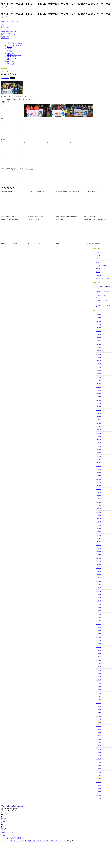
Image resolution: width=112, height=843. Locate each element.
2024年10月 (98, 387)
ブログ (8, 59)
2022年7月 (98, 475)
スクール (98, 258)
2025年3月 (98, 370)
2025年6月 (98, 360)
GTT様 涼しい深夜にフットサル (7, 216)
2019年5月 (98, 601)
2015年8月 (98, 749)
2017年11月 (98, 660)
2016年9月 (98, 706)
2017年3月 (98, 686)
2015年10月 (98, 742)
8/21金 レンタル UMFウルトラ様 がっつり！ (103, 296)
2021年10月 (98, 505)
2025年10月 (98, 347)
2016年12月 (98, 696)
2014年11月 (98, 778)
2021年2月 (98, 531)
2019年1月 (98, 614)
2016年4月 (98, 722)
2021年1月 (98, 535)
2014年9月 (98, 785)
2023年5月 (98, 443)
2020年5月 (98, 561)
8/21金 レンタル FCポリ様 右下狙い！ (103, 306)
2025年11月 (98, 344)
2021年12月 (98, 499)
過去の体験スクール (12, 56)
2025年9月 (98, 350)
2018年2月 (98, 650)
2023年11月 (98, 423)
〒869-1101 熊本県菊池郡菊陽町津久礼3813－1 (13, 806)
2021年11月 (98, 502)
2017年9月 (98, 666)
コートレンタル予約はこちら (8, 31)
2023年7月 (98, 436)
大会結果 (9, 50)
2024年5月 (98, 403)
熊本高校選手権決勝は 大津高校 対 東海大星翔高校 (66, 216)
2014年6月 (98, 795)
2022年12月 (98, 459)
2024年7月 (98, 396)
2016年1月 (98, 732)
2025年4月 (98, 367)
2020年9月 (98, 548)
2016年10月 (98, 703)
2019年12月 (98, 578)
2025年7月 (98, 357)
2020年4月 (98, 564)
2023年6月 (98, 439)
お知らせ (98, 255)
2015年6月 (98, 755)
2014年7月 (98, 791)
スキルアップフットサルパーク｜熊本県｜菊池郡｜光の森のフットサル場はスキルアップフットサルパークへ (37, 841)
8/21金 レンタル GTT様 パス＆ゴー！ (103, 301)
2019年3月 (98, 607)
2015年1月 (98, 772)
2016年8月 (98, 709)
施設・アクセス (5, 38)
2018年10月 (98, 624)
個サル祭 (9, 47)
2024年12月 (98, 380)
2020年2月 (98, 571)
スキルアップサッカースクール (9, 34)
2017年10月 (98, 663)
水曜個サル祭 (58, 243)
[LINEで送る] (5, 78)
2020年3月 (98, 568)
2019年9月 (98, 587)
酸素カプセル (10, 61)
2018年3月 (98, 647)
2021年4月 (98, 525)
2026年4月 (98, 327)
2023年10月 (98, 426)
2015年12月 (98, 736)
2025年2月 (98, 373)
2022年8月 (98, 472)
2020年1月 (98, 574)
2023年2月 (98, 452)
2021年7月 (98, 515)
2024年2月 (98, 413)
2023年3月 (98, 449)
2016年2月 (98, 729)
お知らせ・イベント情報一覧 (15, 43)
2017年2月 (98, 689)
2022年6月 (98, 479)
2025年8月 (98, 354)
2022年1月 (98, 495)
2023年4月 (98, 446)
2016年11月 (98, 699)
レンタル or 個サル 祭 (101, 265)
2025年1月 (98, 377)
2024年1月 (98, 416)
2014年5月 (98, 798)
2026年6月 (98, 321)
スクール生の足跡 (11, 58)
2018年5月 (98, 640)
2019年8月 (98, 591)
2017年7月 (98, 673)
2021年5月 (98, 522)
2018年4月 (98, 643)
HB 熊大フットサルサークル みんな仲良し (9, 243)
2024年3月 (98, 410)
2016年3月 (98, 726)
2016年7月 (98, 712)
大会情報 (9, 48)
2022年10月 (98, 466)
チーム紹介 (10, 51)
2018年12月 (98, 617)
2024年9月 (98, 390)
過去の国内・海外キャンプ (14, 55)
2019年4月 (98, 604)
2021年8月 (98, 512)
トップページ (4, 30)
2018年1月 (98, 653)
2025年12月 (98, 341)
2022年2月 (98, 492)
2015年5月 (98, 759)
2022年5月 (98, 482)
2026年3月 (98, 331)
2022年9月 (98, 469)
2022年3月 (98, 489)
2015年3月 (98, 765)
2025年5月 (98, 364)
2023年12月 (98, 420)
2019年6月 (98, 597)
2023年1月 (98, 456)
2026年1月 (98, 337)
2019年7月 (98, 594)
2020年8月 (98, 551)
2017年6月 (98, 676)
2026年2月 (98, 334)
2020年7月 (98, 554)
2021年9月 (98, 508)
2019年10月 (98, 584)
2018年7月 (98, 633)
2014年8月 (98, 788)
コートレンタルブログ (7, 36)
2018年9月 (98, 627)
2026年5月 (98, 324)
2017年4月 (98, 683)
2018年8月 (98, 630)
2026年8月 (98, 314)
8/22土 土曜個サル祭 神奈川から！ (103, 287)
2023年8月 (98, 433)
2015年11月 (98, 739)
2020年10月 (98, 545)
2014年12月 (98, 775)
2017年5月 (98, 680)
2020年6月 (98, 558)
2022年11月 (98, 462)
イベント (98, 252)
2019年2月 (98, 610)
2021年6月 (98, 518)
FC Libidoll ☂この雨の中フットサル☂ (36, 216)
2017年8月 (98, 670)
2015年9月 (98, 745)
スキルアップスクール (13, 53)
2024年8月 (98, 393)
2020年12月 (98, 538)
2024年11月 (98, 383)
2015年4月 (98, 762)
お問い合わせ (10, 64)
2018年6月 (98, 637)
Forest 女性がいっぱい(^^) (34, 243)
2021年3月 (98, 528)
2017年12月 (98, 657)
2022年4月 (98, 485)
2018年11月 (98, 620)
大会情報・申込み (5, 33)
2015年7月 (98, 752)
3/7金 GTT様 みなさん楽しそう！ (91, 216)
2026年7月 (98, 317)
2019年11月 (98, 581)
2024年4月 (98, 406)
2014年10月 (98, 782)
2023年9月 (98, 429)
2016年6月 (98, 716)
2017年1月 (98, 693)
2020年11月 (98, 541)
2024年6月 (98, 400)
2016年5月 (98, 719)
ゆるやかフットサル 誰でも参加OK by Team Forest (94, 243)
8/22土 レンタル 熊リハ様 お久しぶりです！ (103, 292)
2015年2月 (98, 768)
